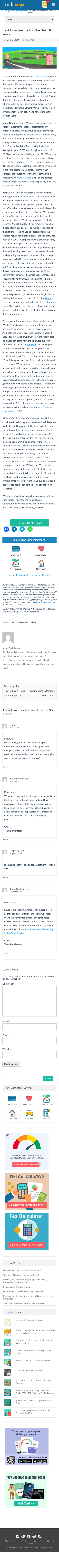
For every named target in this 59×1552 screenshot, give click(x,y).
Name (6, 1021)
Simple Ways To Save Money (16, 1287)
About (7, 1541)
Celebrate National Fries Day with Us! (21, 1275)
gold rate (31, 344)
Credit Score (15, 569)
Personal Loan (41, 555)
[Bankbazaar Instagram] (34, 1536)
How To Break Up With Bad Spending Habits (24, 1291)
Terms (42, 1541)
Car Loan (29, 1118)
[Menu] (54, 4)
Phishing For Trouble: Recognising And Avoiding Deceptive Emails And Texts (25, 1281)
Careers (16, 1541)
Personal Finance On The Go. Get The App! (29, 574)
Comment (8, 983)
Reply (5, 767)
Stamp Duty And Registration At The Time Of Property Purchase (36, 1331)
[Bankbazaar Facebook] (28, 1536)
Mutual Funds (24, 177)
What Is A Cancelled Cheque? (29, 1320)
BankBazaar (13, 39)
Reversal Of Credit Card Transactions (33, 1360)
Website (6, 1049)
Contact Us (26, 1541)
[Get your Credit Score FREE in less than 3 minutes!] (27, 1171)
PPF (8, 484)
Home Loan (41, 569)
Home (4, 10)
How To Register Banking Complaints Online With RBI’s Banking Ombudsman (34, 1391)
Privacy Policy (46, 1547)
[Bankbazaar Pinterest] (40, 1536)
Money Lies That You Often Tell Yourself (22, 1270)
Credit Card (16, 555)
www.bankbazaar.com (45, 602)
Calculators (46, 1118)
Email (6, 1035)
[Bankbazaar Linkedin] (23, 1536)
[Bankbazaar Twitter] (17, 1536)
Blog (35, 1541)
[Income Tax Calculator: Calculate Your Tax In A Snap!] (27, 1250)
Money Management (19, 10)
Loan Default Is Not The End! (29, 1370)
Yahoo (33, 622)
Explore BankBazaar (29, 523)
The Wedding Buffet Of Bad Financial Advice (23, 1303)
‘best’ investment (38, 76)
